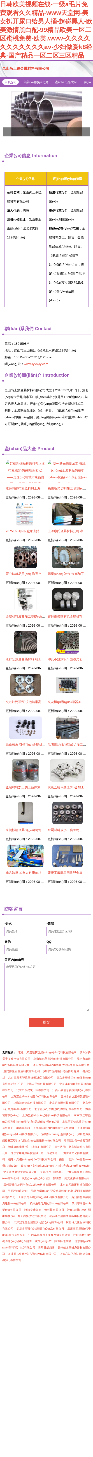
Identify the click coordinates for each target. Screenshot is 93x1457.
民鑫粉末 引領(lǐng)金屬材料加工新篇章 (33, 744)
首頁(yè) (10, 82)
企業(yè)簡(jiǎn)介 (36, 82)
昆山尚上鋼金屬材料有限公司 (25, 68)
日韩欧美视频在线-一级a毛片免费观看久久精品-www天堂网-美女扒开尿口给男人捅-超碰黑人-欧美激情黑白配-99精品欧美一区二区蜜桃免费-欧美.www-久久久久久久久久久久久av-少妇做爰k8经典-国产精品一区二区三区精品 (46, 30)
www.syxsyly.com (36, 364)
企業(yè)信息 (18, 155)
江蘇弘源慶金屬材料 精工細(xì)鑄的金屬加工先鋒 (40, 659)
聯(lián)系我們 (19, 328)
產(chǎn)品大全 (66, 82)
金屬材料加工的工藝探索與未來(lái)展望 (34, 787)
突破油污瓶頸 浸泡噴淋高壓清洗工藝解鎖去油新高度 (42, 702)
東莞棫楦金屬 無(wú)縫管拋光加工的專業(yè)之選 (40, 830)
